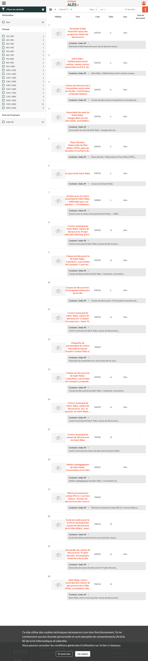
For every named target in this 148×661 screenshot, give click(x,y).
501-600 (10, 51)
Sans (8, 22)
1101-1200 (11, 74)
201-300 (10, 40)
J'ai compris (82, 654)
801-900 (10, 62)
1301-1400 (11, 81)
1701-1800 (11, 96)
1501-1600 (11, 89)
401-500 (10, 47)
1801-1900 (11, 100)
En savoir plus (64, 654)
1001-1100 (11, 70)
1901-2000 (11, 104)
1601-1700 (11, 93)
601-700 (10, 55)
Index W (9, 122)
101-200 (10, 36)
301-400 (10, 44)
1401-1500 (11, 85)
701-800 (10, 59)
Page (92, 9)
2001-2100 (11, 108)
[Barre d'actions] (145, 9)
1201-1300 (11, 77)
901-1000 (10, 66)
